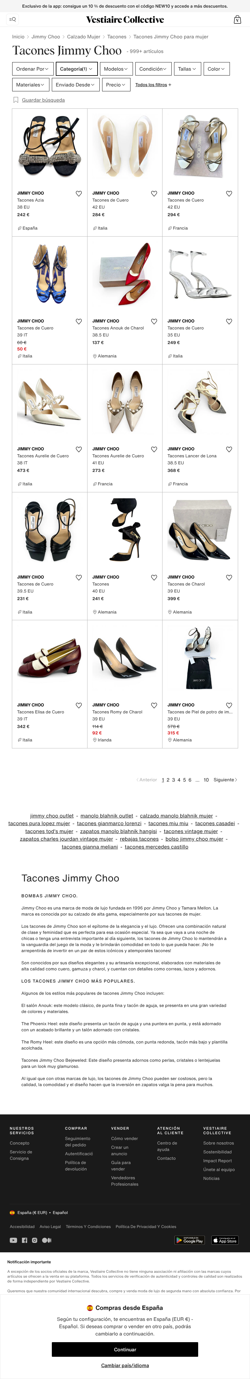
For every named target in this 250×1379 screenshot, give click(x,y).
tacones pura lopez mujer (39, 823)
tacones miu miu (168, 823)
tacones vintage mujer (191, 831)
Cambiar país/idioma (125, 1365)
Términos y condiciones (88, 1226)
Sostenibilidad (217, 1152)
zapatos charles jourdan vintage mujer (66, 839)
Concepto (19, 1143)
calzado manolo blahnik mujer (176, 816)
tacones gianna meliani (90, 847)
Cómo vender (124, 1138)
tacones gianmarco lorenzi (109, 823)
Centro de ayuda (167, 1146)
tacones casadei (215, 823)
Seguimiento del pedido (77, 1141)
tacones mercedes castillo (156, 847)
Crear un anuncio (119, 1150)
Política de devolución (76, 1165)
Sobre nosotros (218, 1143)
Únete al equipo (219, 1169)
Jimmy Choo (45, 36)
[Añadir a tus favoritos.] (79, 193)
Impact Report (217, 1161)
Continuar (125, 1349)
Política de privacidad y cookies (146, 1226)
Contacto (166, 1158)
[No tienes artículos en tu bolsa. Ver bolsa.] (237, 19)
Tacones (117, 36)
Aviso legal (50, 1226)
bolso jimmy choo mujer (194, 839)
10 (206, 779)
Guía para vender (120, 1165)
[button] (237, 19)
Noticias (211, 1178)
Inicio (18, 36)
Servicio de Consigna (21, 1155)
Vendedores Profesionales (124, 1181)
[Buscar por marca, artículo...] (12, 19)
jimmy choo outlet (51, 816)
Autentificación (80, 1154)
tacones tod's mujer (49, 831)
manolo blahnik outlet (106, 816)
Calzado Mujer (83, 36)
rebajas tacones (139, 839)
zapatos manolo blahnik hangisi (118, 831)
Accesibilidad (22, 1226)
